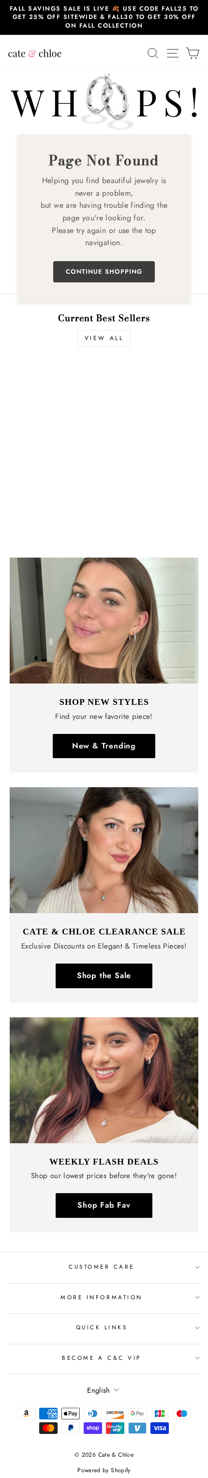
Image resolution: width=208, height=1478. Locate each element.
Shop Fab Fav (104, 1205)
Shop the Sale (104, 975)
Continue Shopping (104, 271)
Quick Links (102, 1327)
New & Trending (104, 745)
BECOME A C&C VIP (101, 1358)
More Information (101, 1297)
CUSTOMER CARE (101, 1266)
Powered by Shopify (104, 1470)
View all (104, 338)
